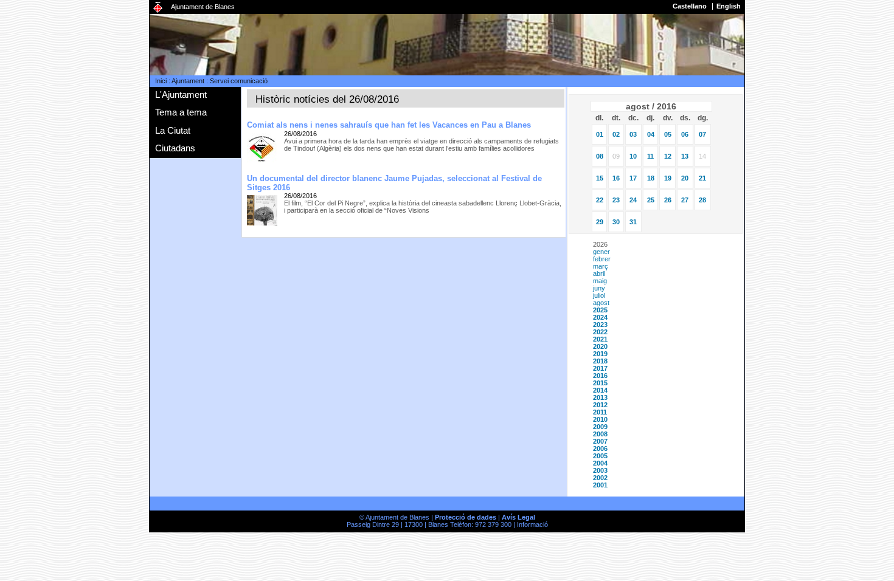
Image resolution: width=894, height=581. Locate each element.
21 (702, 178)
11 (650, 156)
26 (667, 200)
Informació (532, 524)
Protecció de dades (465, 517)
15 (599, 178)
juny (599, 288)
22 (599, 200)
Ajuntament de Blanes (203, 6)
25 (650, 200)
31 (633, 221)
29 (599, 221)
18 (650, 178)
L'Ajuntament (181, 94)
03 (633, 134)
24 (633, 200)
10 (633, 156)
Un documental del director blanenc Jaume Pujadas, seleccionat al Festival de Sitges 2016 (394, 183)
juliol (599, 295)
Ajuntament (188, 80)
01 (599, 134)
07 (702, 134)
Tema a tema (181, 112)
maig (600, 280)
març (600, 266)
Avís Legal (518, 517)
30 (616, 221)
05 (667, 134)
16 (616, 178)
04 (650, 134)
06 (684, 134)
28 (702, 200)
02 (616, 134)
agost (601, 302)
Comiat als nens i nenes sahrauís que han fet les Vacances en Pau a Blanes (389, 124)
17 (633, 178)
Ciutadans (175, 148)
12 (667, 156)
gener (601, 251)
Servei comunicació (239, 80)
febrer (602, 259)
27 (684, 200)
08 (599, 156)
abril (599, 273)
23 (616, 200)
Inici (161, 80)
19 (667, 178)
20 (684, 178)
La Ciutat (172, 130)
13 (684, 156)
